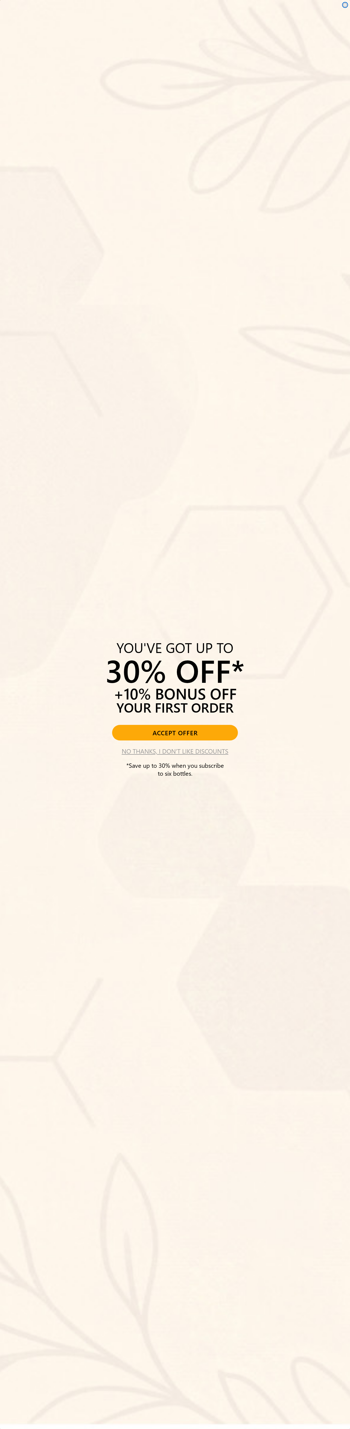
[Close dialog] (345, 5)
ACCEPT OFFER (175, 732)
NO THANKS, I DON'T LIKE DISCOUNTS (175, 751)
